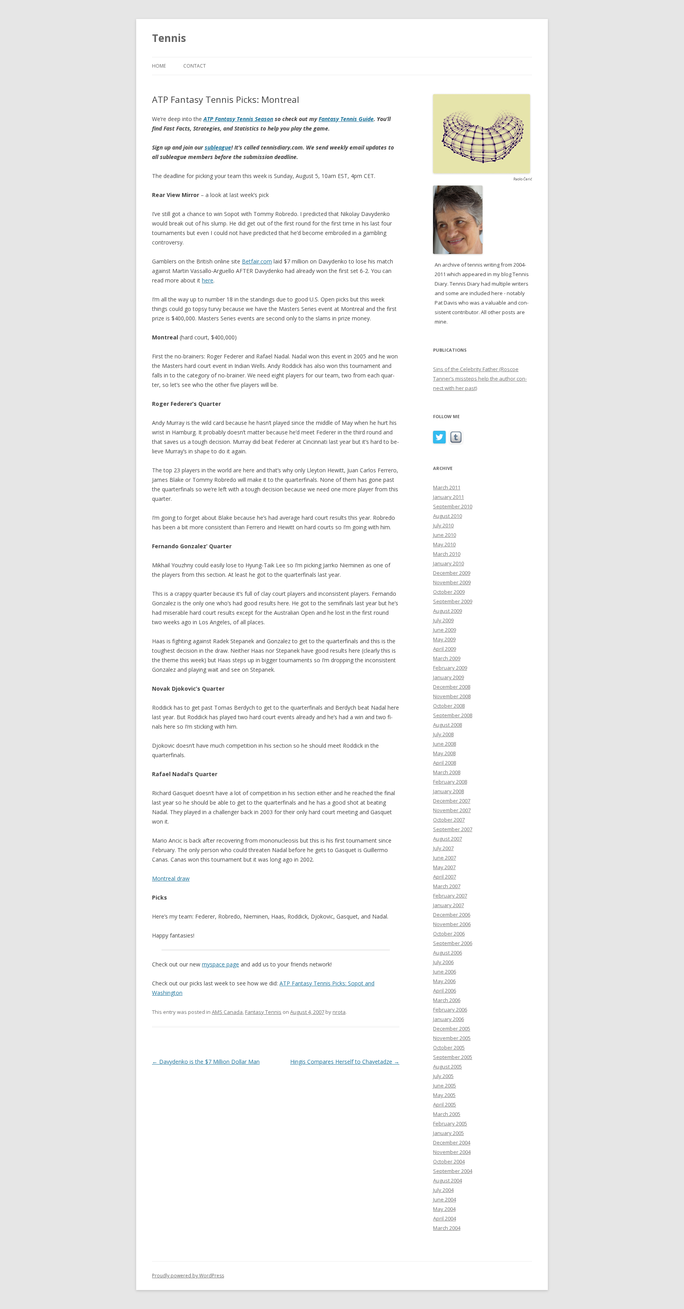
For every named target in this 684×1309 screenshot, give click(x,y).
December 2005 (451, 1028)
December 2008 (451, 686)
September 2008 (452, 715)
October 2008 (449, 705)
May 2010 (444, 544)
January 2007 (448, 905)
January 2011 (448, 496)
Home (159, 66)
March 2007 (446, 886)
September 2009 (452, 601)
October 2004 (449, 1161)
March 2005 (446, 1114)
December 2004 (451, 1142)
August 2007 (447, 838)
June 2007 (444, 857)
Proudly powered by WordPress (188, 1275)
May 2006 (444, 981)
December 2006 (451, 914)
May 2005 (444, 1095)
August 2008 (447, 724)
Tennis (169, 38)
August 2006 (447, 952)
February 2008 (450, 781)
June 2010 (444, 534)
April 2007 (444, 876)
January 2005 (448, 1133)
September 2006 (452, 943)
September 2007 (452, 829)
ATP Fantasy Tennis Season (238, 119)
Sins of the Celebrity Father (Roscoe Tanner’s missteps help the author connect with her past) (480, 379)
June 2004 (444, 1199)
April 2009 (444, 648)
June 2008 (444, 743)
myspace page (220, 964)
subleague (218, 147)
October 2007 (449, 819)
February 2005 (450, 1123)
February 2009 (450, 667)
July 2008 (443, 734)
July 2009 (443, 620)
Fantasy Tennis (263, 1011)
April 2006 (444, 990)
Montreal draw (171, 878)
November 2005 (452, 1038)
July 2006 (443, 962)
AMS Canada (227, 1011)
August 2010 (447, 515)
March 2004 (446, 1227)
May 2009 (444, 639)
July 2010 (443, 525)
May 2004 (444, 1208)
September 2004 (452, 1171)
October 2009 (449, 591)
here (207, 280)
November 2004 (452, 1152)
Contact (194, 66)
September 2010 (452, 506)
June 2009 (444, 629)
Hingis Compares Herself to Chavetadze (344, 1061)
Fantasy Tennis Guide (346, 119)
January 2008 (448, 791)
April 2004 (444, 1218)
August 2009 (447, 610)
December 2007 (451, 800)
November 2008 (452, 696)
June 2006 (444, 971)
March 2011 (446, 487)
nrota (339, 1011)
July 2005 (443, 1076)
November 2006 (452, 924)
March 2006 (446, 1000)
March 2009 (446, 658)
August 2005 (447, 1066)
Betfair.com (257, 261)
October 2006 (449, 933)
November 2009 (452, 582)
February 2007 (450, 895)
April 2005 (444, 1104)
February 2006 (450, 1009)
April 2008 (444, 762)
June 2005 (444, 1085)
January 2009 (448, 677)
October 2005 (449, 1047)
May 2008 (444, 753)
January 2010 (448, 563)
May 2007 (444, 867)
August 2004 (447, 1180)
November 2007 (452, 810)
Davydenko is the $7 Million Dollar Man (206, 1061)
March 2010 (446, 553)
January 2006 (448, 1019)
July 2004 (443, 1189)
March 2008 (446, 772)
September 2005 (452, 1057)
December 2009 (451, 572)
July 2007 (443, 848)
